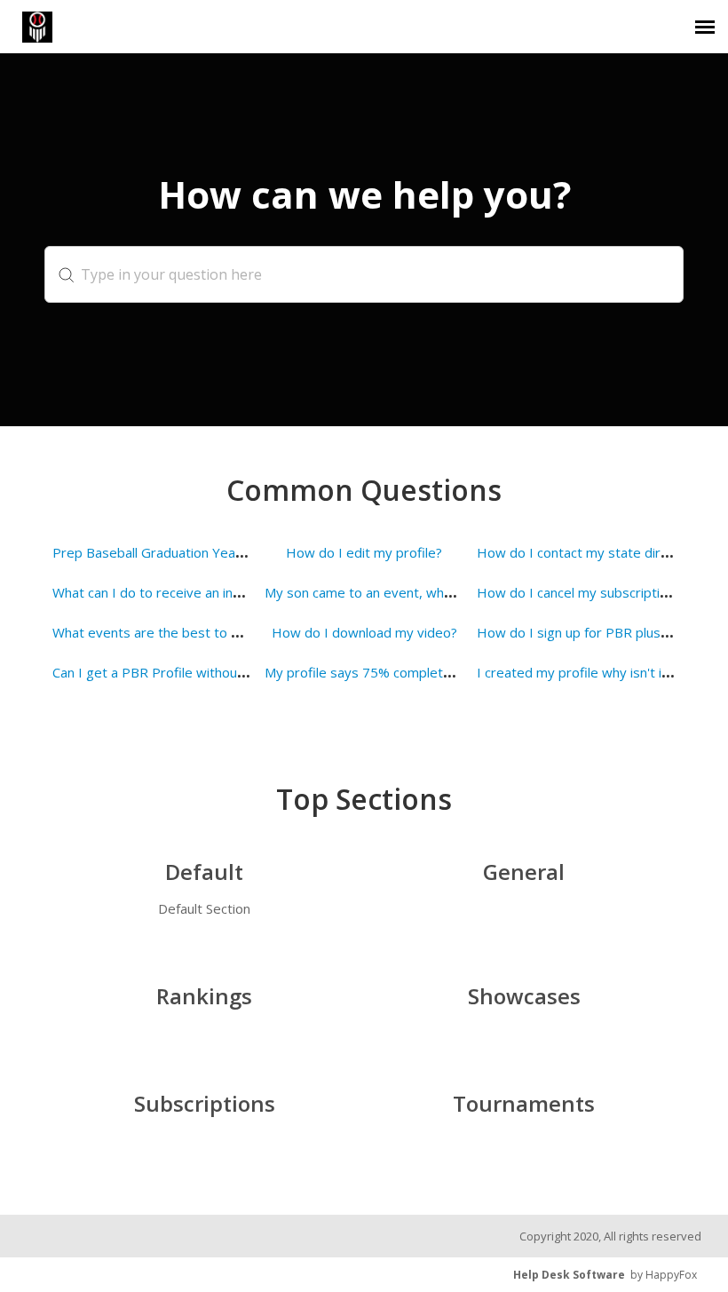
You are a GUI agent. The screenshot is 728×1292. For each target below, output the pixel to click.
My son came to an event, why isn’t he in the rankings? (430, 592)
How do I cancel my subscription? (579, 592)
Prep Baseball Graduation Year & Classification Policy (214, 552)
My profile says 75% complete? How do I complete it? (431, 672)
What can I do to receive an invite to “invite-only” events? (226, 592)
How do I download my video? (364, 632)
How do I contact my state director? (588, 552)
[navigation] (705, 26)
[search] (364, 274)
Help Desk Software (569, 1274)
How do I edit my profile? (364, 552)
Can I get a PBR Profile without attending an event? (210, 672)
